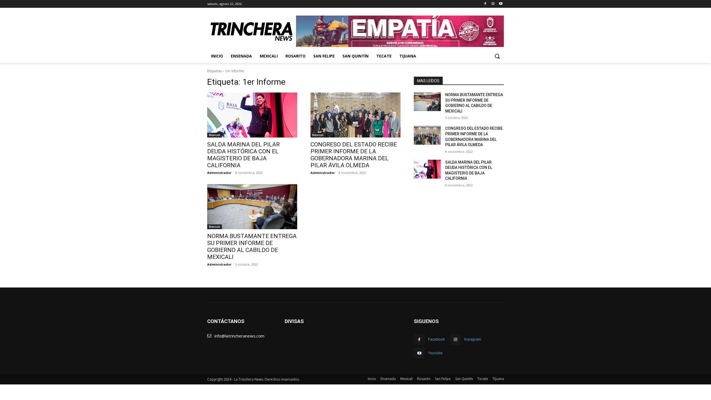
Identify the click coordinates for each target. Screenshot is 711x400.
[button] (497, 56)
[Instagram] (493, 4)
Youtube (435, 353)
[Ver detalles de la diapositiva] (400, 31)
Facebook (436, 339)
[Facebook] (485, 4)
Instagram (472, 339)
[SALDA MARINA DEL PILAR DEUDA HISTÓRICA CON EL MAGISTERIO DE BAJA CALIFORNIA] (252, 115)
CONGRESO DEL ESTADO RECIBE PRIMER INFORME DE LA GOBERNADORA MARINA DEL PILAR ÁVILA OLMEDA (354, 155)
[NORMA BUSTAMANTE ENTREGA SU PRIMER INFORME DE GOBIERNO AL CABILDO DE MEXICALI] (252, 206)
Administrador (219, 173)
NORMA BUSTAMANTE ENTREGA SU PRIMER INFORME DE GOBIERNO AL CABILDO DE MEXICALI (252, 246)
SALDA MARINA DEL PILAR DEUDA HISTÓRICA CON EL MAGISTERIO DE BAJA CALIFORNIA (243, 155)
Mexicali (214, 135)
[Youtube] (500, 4)
